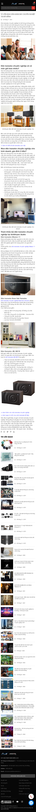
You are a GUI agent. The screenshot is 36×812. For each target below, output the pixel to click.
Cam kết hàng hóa (23, 780)
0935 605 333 (9, 768)
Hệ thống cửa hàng (6, 791)
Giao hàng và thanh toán (25, 783)
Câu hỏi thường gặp (6, 796)
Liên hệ (2, 793)
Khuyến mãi (4, 780)
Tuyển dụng (4, 788)
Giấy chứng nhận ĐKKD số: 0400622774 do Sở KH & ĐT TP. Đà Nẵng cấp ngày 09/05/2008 (17, 808)
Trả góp (21, 791)
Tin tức (2, 785)
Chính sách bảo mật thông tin (26, 793)
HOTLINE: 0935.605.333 (18, 776)
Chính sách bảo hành (24, 785)
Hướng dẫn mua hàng (24, 788)
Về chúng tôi (4, 783)
